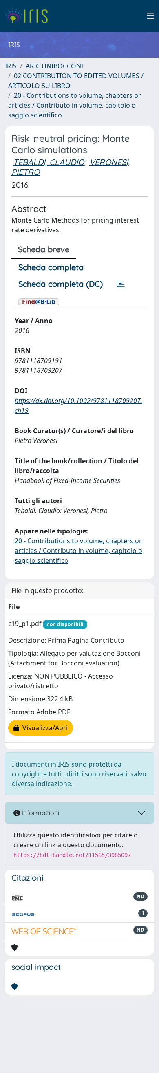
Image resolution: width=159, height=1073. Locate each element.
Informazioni (39, 813)
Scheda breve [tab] (43, 249)
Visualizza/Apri (43, 727)
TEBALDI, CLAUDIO (48, 162)
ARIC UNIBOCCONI (54, 66)
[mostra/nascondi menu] (150, 16)
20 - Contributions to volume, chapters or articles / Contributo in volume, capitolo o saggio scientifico (74, 105)
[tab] (121, 284)
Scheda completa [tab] (51, 267)
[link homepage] (29, 16)
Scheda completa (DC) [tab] (60, 284)
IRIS (11, 66)
